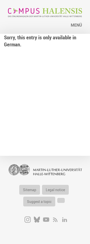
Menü (76, 25)
